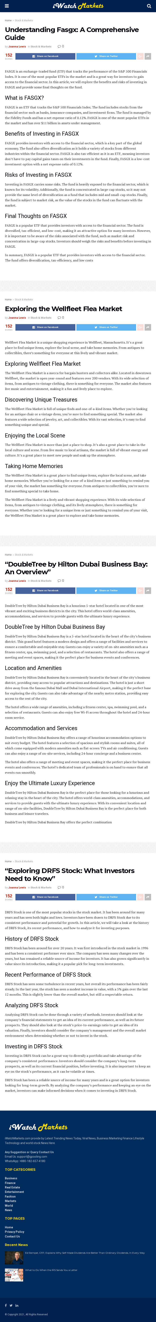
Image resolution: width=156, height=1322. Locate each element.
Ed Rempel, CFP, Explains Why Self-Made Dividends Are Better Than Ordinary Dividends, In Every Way (85, 1252)
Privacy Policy (14, 1231)
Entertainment (14, 1191)
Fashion (10, 1196)
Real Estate (12, 1187)
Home (8, 20)
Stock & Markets (24, 20)
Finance (10, 1183)
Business (11, 1178)
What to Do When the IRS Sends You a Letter (51, 1270)
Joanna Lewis (17, 46)
